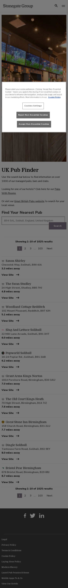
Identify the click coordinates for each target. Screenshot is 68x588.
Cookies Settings (33, 105)
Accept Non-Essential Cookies (34, 124)
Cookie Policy (54, 97)
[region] (34, 107)
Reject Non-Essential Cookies (33, 115)
